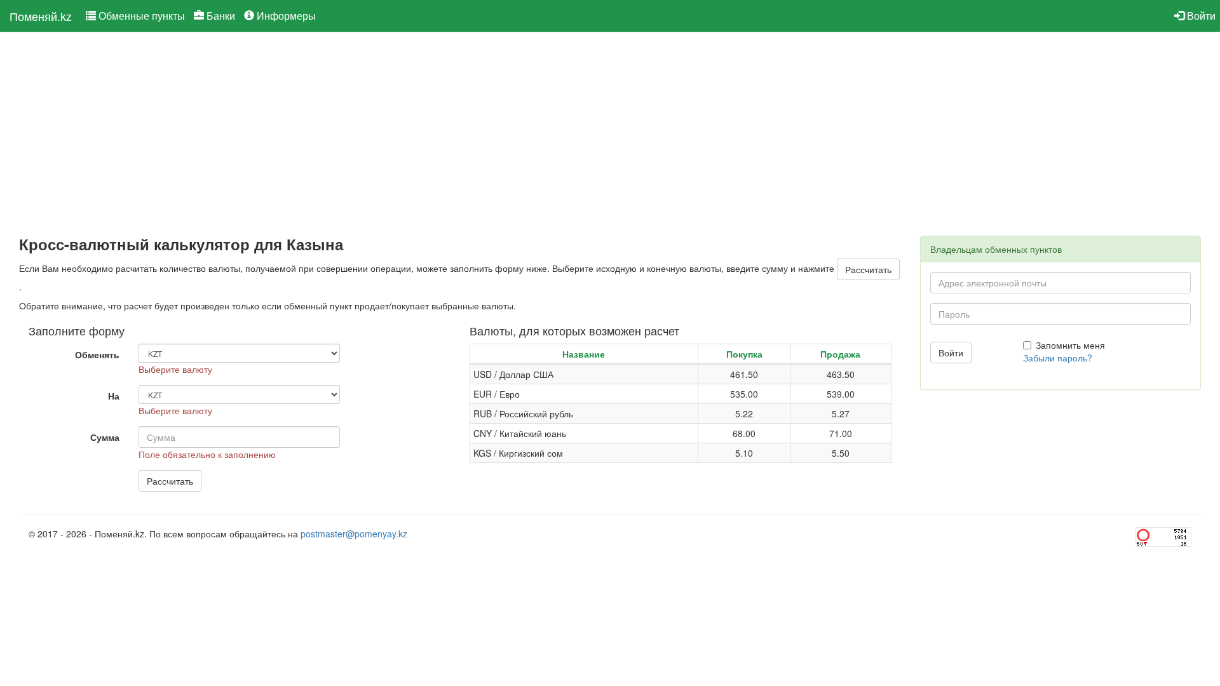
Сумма (104, 437)
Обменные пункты (140, 15)
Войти (1200, 15)
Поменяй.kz (41, 16)
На (113, 395)
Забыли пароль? (1057, 357)
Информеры (285, 15)
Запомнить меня (1070, 345)
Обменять (97, 354)
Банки (219, 15)
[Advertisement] (400, 134)
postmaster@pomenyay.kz (354, 533)
